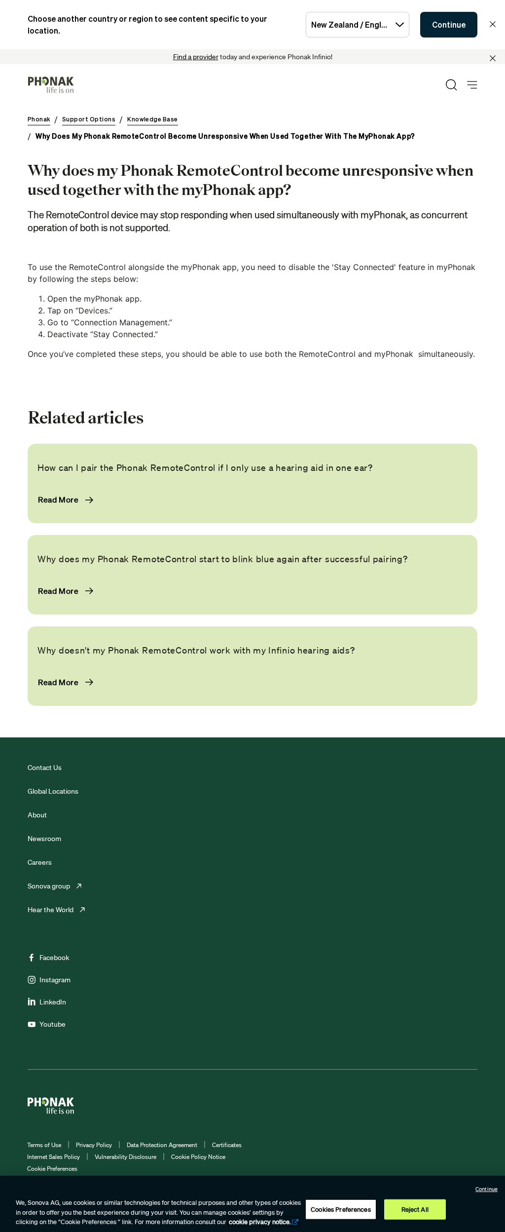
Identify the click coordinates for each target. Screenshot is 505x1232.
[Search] (451, 85)
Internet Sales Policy (53, 1157)
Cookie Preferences (52, 1168)
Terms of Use (44, 1145)
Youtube (52, 1024)
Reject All (415, 1209)
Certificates (227, 1145)
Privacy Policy (94, 1145)
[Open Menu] (472, 85)
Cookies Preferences (340, 1209)
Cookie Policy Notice (198, 1157)
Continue (449, 24)
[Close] (492, 58)
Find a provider (195, 56)
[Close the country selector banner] (492, 24)
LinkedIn (52, 1002)
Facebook (54, 957)
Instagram (55, 979)
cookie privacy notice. (260, 1222)
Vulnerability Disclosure (125, 1157)
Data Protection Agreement (162, 1145)
